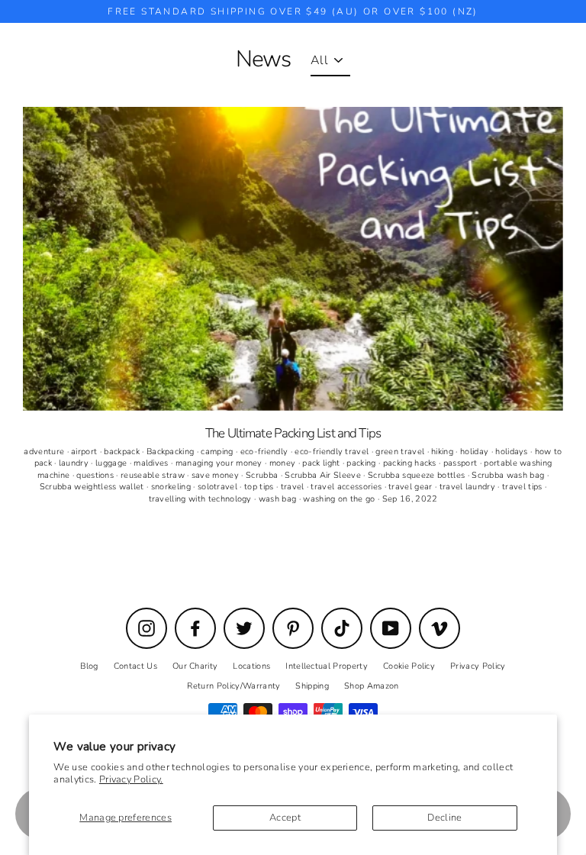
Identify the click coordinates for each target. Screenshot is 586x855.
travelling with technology (202, 499)
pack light (322, 463)
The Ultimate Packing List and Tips (293, 433)
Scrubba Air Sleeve (324, 475)
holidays (512, 451)
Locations (251, 666)
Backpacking (171, 451)
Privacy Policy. (131, 779)
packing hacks (411, 463)
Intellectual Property (326, 666)
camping (218, 451)
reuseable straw (154, 475)
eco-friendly (265, 451)
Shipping (312, 686)
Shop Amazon (371, 686)
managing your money (220, 463)
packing (362, 463)
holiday (475, 451)
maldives (152, 463)
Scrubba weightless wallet (93, 486)
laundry (75, 463)
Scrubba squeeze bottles (418, 475)
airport (85, 451)
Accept (285, 817)
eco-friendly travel (333, 451)
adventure (45, 451)
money (283, 463)
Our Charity (195, 666)
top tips (260, 486)
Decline (444, 817)
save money (217, 475)
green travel (401, 451)
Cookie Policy (409, 666)
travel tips (523, 486)
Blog (89, 666)
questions (96, 475)
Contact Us (135, 666)
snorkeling (172, 486)
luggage (112, 463)
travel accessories (347, 486)
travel (294, 486)
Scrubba (263, 475)
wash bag (279, 499)
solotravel (219, 486)
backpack (123, 451)
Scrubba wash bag (509, 475)
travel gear (411, 486)
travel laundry (469, 486)
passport (461, 463)
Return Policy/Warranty (233, 686)
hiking (443, 451)
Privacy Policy (477, 666)
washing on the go (340, 499)
